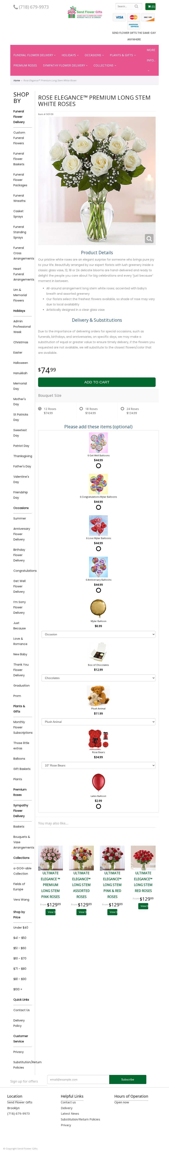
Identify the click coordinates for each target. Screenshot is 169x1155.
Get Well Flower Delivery (19, 586)
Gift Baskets (22, 769)
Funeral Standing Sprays (19, 232)
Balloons (19, 759)
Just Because (19, 625)
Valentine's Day (21, 479)
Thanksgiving (22, 456)
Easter (17, 352)
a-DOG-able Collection (22, 871)
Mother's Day (19, 401)
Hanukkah (20, 373)
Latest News (70, 1113)
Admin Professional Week (22, 326)
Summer (19, 518)
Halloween (20, 363)
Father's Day (22, 466)
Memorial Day (20, 386)
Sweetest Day (20, 433)
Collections (103, 65)
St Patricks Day (20, 417)
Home (16, 80)
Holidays (69, 55)
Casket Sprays (18, 214)
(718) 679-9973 (33, 7)
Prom (17, 696)
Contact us (68, 1102)
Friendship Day (20, 495)
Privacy (18, 1052)
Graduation (21, 685)
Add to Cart (96, 382)
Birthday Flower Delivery (19, 555)
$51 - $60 (19, 948)
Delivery (67, 1108)
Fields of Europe (19, 886)
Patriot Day (21, 446)
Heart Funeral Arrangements (22, 274)
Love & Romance (20, 641)
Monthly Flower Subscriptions (22, 727)
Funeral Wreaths (19, 198)
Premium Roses (25, 65)
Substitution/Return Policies (22, 1065)
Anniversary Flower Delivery (21, 534)
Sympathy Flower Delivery (64, 65)
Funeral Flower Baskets (18, 158)
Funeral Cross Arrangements (22, 253)
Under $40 (20, 928)
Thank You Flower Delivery (21, 669)
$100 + (17, 989)
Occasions (93, 55)
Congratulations (22, 571)
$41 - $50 (19, 938)
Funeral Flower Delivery (33, 55)
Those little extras (21, 745)
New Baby (20, 654)
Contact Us (21, 1010)
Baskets (18, 826)
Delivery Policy (19, 1023)
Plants (17, 779)
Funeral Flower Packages (20, 179)
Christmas (20, 342)
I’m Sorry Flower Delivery (19, 607)
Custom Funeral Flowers (19, 137)
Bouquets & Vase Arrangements (22, 842)
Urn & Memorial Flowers (20, 295)
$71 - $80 (19, 969)
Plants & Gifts (121, 55)
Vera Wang (21, 900)
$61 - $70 (19, 958)
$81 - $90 (19, 979)
